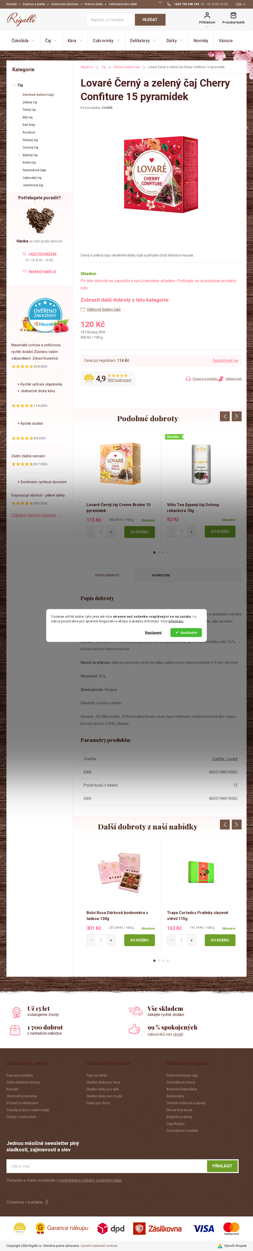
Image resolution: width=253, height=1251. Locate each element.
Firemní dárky (93, 4)
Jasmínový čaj (33, 185)
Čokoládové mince (181, 1082)
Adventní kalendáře (182, 1089)
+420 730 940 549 (42, 254)
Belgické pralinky (179, 1117)
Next (237, 416)
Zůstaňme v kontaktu (24, 1202)
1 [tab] (154, 552)
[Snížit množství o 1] (91, 531)
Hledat (150, 19)
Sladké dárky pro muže (104, 1096)
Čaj (20, 85)
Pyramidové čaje (34, 170)
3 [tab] (163, 552)
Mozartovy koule (179, 1110)
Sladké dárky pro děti (102, 1089)
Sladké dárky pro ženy (103, 1082)
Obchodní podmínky (21, 1096)
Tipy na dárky (96, 1075)
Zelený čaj (30, 102)
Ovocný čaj (30, 147)
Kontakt (11, 4)
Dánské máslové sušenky (186, 1103)
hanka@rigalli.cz (42, 271)
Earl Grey (29, 125)
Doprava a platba (34, 4)
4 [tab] (168, 552)
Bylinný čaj (30, 155)
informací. (176, 621)
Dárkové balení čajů (38, 94)
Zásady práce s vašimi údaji (27, 1110)
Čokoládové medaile (182, 1131)
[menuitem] (23, 41)
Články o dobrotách (21, 1117)
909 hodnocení (119, 380)
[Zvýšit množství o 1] (111, 531)
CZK (239, 4)
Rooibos (29, 132)
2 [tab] (159, 552)
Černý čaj (29, 109)
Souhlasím (188, 632)
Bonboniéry (175, 1096)
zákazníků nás (165, 1034)
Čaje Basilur (176, 1124)
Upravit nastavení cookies (99, 1246)
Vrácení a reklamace (22, 1103)
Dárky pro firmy (98, 1103)
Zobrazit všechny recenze (33, 515)
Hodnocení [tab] (161, 575)
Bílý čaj (28, 117)
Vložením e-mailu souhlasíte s (64, 1180)
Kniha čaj (29, 162)
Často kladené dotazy (23, 1082)
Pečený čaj (30, 140)
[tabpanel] (121, 487)
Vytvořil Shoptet (235, 1246)
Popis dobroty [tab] (107, 575)
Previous (225, 416)
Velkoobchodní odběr (123, 4)
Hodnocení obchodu (65, 4)
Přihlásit (222, 1166)
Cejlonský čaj (32, 178)
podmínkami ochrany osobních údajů (91, 1180)
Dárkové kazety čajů (182, 1075)
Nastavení (153, 632)
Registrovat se (225, 360)
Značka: (225, 758)
